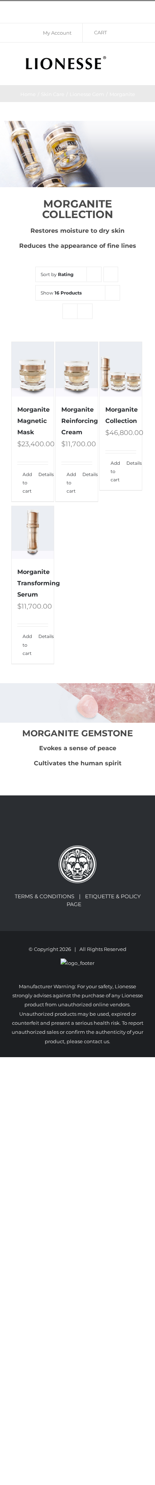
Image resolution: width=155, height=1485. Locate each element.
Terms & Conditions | (50, 896)
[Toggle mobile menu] (141, 58)
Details (43, 474)
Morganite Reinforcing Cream (79, 421)
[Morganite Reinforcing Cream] (77, 369)
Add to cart (27, 483)
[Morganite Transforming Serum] (33, 532)
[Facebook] (72, 826)
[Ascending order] (110, 274)
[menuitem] (60, 32)
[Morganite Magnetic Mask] (33, 369)
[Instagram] (83, 826)
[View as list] (85, 311)
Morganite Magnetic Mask (33, 421)
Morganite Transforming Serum (38, 583)
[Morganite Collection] (121, 369)
